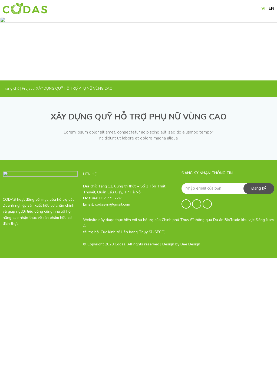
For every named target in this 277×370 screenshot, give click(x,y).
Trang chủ (11, 88)
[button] (252, 8)
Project (28, 88)
